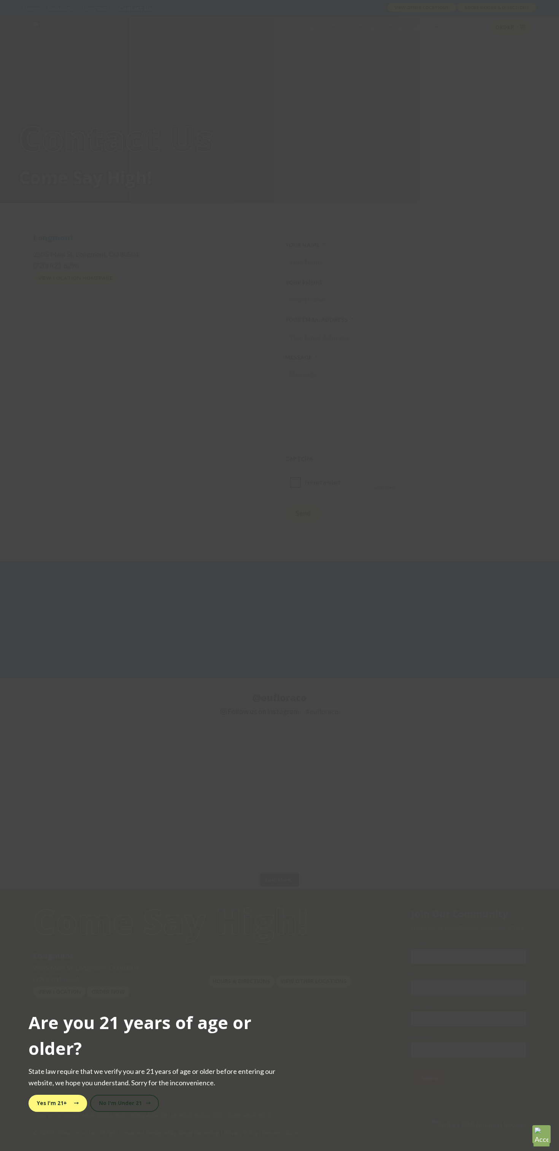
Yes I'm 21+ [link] (52, 1103)
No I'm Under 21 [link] (121, 1103)
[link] (541, 1134)
